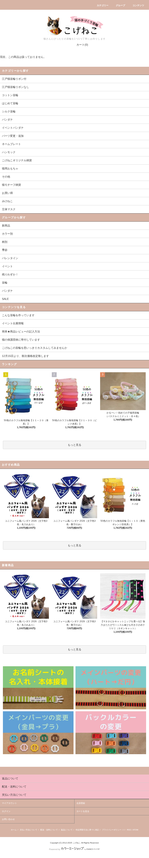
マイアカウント (9, 803)
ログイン (6, 811)
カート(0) (82, 44)
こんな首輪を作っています (18, 315)
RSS (129, 830)
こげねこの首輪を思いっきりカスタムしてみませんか (34, 347)
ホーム (14, 830)
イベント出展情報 (13, 323)
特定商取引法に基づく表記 (87, 830)
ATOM (135, 830)
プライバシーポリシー (111, 830)
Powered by (54, 849)
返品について (67, 830)
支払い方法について (28, 830)
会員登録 (80, 803)
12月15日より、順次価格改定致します (25, 355)
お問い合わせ (8, 819)
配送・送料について (49, 830)
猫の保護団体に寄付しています (21, 339)
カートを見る (82, 811)
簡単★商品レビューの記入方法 (21, 331)
